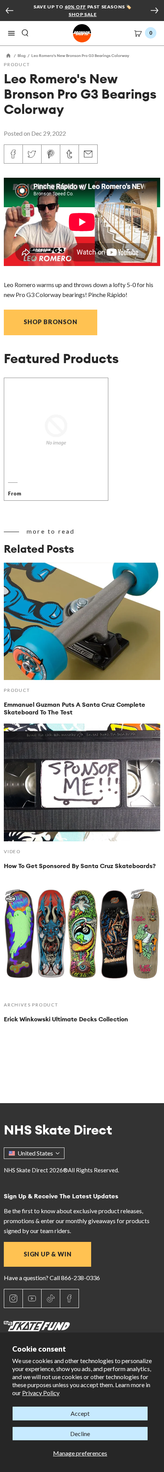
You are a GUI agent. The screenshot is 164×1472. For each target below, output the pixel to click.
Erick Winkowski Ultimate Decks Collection (66, 1019)
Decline (80, 1433)
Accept (80, 1413)
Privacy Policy (40, 1392)
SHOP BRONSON (50, 321)
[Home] (9, 55)
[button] (11, 33)
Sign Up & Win (47, 1254)
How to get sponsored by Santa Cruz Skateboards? (80, 866)
